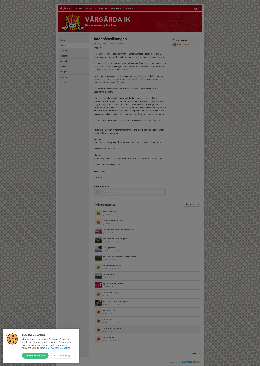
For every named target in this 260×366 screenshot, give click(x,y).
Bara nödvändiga (62, 355)
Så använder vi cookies (58, 348)
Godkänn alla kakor (35, 355)
